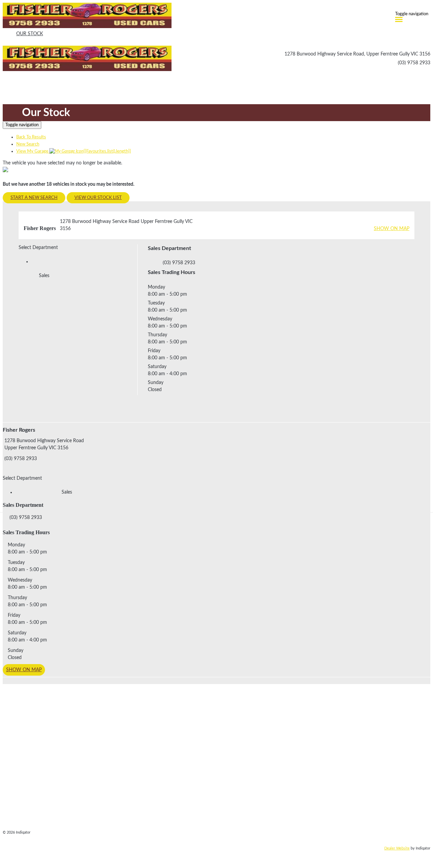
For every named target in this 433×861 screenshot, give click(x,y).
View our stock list (98, 198)
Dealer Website (397, 848)
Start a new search (34, 198)
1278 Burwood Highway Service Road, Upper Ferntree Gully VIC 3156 (357, 54)
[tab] (216, 449)
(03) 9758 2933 (414, 63)
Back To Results (31, 137)
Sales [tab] (44, 275)
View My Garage (73, 151)
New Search (27, 144)
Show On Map (391, 228)
